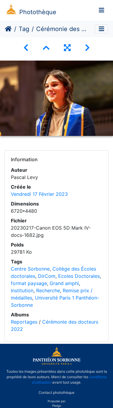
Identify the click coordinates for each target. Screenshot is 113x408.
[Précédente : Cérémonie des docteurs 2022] (26, 47)
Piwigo (56, 405)
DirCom (46, 276)
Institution (22, 290)
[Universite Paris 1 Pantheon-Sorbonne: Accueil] (57, 363)
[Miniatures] (46, 47)
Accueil (8, 28)
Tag (24, 29)
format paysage (29, 283)
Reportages (24, 322)
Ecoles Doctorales (79, 276)
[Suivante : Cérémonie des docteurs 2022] (87, 47)
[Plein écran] (67, 47)
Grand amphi (64, 283)
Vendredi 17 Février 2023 (39, 194)
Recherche (48, 290)
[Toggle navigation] (101, 10)
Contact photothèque (56, 392)
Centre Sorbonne (30, 269)
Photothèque (37, 12)
